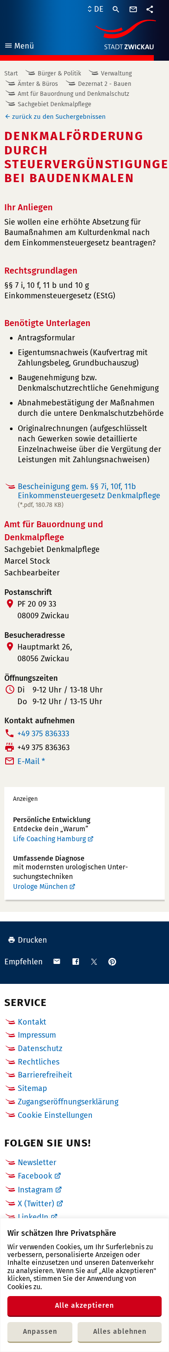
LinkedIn (33, 1217)
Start (11, 73)
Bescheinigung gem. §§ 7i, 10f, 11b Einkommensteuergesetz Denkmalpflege (89, 495)
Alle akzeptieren (84, 1305)
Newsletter (37, 1162)
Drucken (32, 940)
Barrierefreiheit (45, 1075)
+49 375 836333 (43, 733)
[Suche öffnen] (116, 9)
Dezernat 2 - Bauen (104, 84)
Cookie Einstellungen (55, 1115)
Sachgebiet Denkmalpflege (54, 104)
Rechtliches (38, 1062)
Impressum (37, 1035)
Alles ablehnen (119, 1331)
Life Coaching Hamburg (49, 839)
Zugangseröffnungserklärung (68, 1102)
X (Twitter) (36, 1203)
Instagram (35, 1190)
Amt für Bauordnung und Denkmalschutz (73, 94)
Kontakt (32, 1022)
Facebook (35, 1176)
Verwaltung (116, 73)
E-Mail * (31, 761)
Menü (19, 47)
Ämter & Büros (38, 84)
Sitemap (32, 1088)
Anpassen (40, 1331)
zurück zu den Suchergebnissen (59, 117)
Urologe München (40, 886)
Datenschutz (40, 1048)
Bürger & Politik (59, 73)
